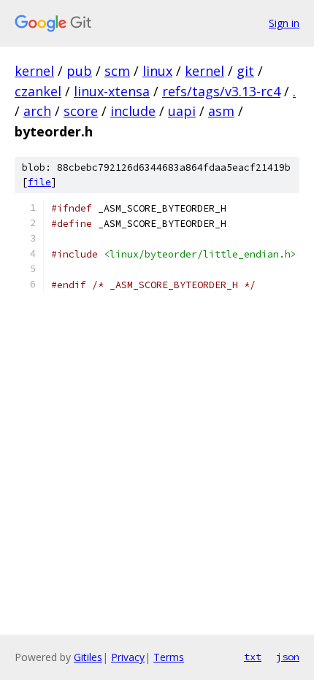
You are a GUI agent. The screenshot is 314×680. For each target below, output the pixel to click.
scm (117, 71)
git (245, 71)
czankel (38, 91)
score (81, 111)
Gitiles (88, 657)
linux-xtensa (112, 91)
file (39, 182)
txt (252, 656)
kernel (34, 71)
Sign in (284, 23)
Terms (168, 657)
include (133, 111)
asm (221, 111)
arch (37, 111)
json (287, 656)
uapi (182, 111)
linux (157, 71)
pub (79, 71)
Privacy (128, 657)
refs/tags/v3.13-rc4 (221, 91)
